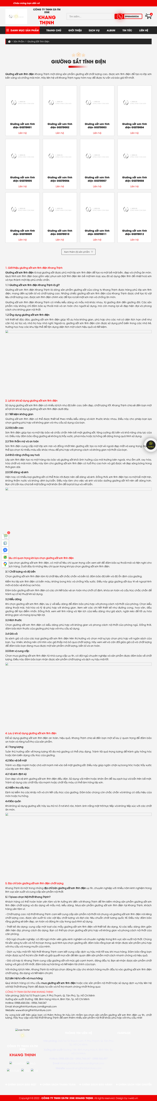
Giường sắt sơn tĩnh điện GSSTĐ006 (60, 178)
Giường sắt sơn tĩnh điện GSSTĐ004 (134, 125)
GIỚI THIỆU (75, 30)
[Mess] (25, 1070)
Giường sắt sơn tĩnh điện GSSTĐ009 (22, 232)
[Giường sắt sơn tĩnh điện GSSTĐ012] (135, 209)
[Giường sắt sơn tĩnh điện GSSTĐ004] (135, 103)
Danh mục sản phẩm (25, 30)
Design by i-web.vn (127, 1098)
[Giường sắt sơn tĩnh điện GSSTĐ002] (60, 103)
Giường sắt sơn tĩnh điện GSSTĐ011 (97, 232)
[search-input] (91, 16)
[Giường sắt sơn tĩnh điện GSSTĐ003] (97, 103)
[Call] (34, 1070)
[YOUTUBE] (13, 1070)
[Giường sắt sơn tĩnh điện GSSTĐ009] (23, 209)
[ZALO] (31, 1063)
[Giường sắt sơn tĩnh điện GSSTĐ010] (60, 209)
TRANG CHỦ (53, 30)
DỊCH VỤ (94, 30)
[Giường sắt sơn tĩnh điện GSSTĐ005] (23, 156)
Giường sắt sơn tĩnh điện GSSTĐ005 (22, 178)
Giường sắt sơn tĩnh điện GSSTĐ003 (97, 125)
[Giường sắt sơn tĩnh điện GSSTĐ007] (97, 156)
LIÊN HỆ (143, 30)
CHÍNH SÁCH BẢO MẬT (21, 1084)
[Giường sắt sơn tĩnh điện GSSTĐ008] (135, 156)
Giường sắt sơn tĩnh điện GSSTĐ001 (22, 125)
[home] (16, 16)
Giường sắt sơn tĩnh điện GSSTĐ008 (134, 178)
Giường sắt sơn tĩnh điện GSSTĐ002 (60, 125)
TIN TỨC (127, 30)
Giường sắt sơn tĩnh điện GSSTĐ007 (97, 178)
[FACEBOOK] (17, 1063)
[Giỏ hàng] (5, 536)
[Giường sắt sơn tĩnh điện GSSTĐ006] (60, 156)
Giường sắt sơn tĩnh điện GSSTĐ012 (134, 232)
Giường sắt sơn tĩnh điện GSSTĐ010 (60, 232)
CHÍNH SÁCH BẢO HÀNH (96, 1084)
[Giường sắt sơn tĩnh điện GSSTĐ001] (23, 103)
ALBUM (111, 30)
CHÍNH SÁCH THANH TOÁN (59, 1084)
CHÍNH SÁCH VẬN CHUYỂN (135, 1084)
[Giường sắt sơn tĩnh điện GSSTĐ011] (97, 209)
